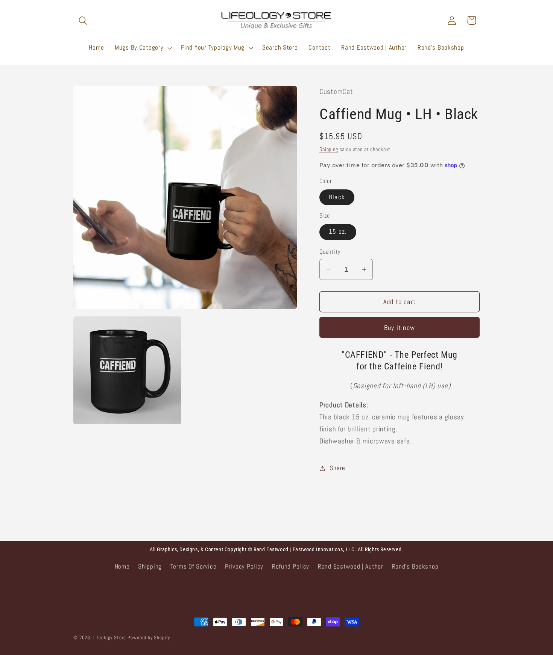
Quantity (329, 252)
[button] (83, 20)
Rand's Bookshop (415, 566)
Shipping (328, 149)
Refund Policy (290, 566)
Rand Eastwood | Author (350, 566)
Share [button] (337, 468)
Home (122, 566)
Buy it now (399, 327)
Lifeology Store (109, 637)
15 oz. (338, 232)
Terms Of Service (193, 566)
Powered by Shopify (149, 637)
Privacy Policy (244, 566)
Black (337, 197)
